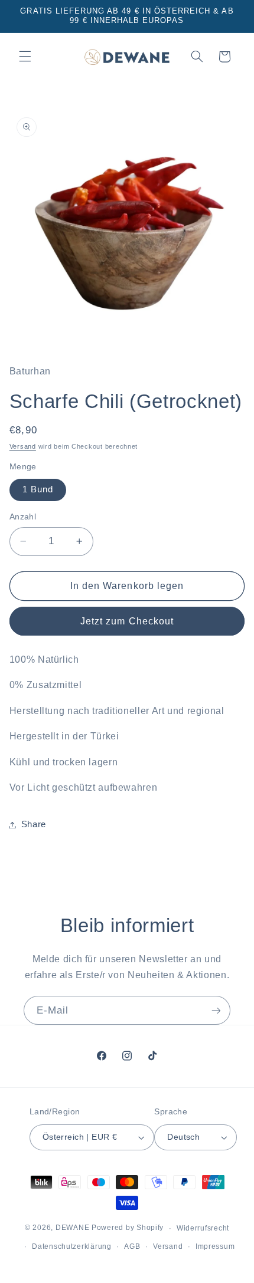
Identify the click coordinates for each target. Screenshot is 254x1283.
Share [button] (33, 824)
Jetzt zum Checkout (127, 621)
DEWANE (72, 1228)
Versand (22, 446)
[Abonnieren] (216, 1010)
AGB (132, 1246)
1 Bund (37, 489)
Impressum (215, 1246)
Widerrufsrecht (203, 1228)
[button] (24, 56)
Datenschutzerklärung (72, 1246)
